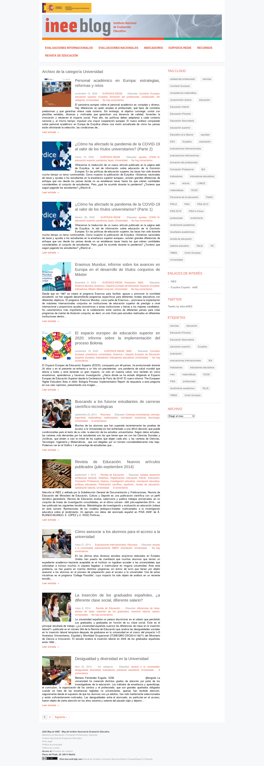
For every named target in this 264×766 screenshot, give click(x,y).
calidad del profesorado (182, 78)
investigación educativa (122, 481)
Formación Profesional (87, 481)
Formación (130, 282)
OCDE (194, 190)
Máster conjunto (105, 289)
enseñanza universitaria (98, 354)
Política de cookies (51, 747)
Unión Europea (193, 252)
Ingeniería (80, 417)
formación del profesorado (125, 96)
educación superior (85, 96)
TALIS (200, 245)
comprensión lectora (181, 99)
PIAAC (209, 197)
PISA (187, 204)
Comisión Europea (149, 93)
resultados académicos (182, 231)
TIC (212, 245)
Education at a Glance (181, 134)
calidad (144, 474)
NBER (115, 547)
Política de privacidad (52, 744)
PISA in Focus (196, 211)
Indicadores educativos (122, 357)
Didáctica (103, 477)
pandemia (101, 160)
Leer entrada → (50, 132)
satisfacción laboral (85, 487)
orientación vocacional (133, 417)
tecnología (153, 417)
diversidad (95, 669)
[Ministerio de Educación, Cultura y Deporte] (83, 8)
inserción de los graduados (113, 611)
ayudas (142, 156)
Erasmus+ (100, 285)
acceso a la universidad (145, 666)
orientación (126, 547)
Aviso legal (47, 741)
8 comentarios (99, 420)
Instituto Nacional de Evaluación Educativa (62, 738)
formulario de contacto (62, 751)
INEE (140, 282)
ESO (172, 141)
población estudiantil (128, 669)
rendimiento (196, 217)
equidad (205, 134)
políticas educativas (85, 484)
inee (172, 183)
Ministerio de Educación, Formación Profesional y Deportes (70, 734)
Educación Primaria (180, 113)
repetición (128, 484)
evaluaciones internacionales (185, 148)
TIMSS (173, 252)
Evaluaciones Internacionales (69, 48)
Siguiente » (61, 717)
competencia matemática (183, 92)
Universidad (92, 100)
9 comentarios (120, 487)
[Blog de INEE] (133, 27)
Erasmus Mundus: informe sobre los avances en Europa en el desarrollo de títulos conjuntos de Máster (117, 269)
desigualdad (81, 669)
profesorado (148, 96)
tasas (111, 160)
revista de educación (147, 484)
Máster (92, 289)
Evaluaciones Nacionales (118, 48)
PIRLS (173, 204)
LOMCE (201, 183)
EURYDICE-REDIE (180, 48)
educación (204, 99)
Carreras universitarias (138, 414)
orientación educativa (148, 481)
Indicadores (153, 48)
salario (155, 611)
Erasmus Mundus (84, 285)
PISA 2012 (202, 204)
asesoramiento (102, 547)
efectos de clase (84, 611)
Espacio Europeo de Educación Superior (127, 285)
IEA (203, 169)
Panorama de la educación (184, 197)
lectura (185, 183)
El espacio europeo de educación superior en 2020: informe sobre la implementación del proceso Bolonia (117, 338)
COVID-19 (154, 156)
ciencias (155, 414)
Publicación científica (110, 484)
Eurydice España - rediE (184, 287)
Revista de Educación (61, 55)
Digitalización (117, 477)
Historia (104, 481)
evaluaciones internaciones (184, 155)
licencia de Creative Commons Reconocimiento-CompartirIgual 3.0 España (117, 759)
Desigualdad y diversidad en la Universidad (111, 659)
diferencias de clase (148, 608)
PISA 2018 (175, 211)
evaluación (153, 477)
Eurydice (103, 96)
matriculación (111, 417)
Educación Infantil (136, 477)
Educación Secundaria (182, 120)
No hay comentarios (113, 100)
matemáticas (94, 417)
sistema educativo (179, 245)
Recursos (204, 48)
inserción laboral (140, 611)
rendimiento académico (182, 224)
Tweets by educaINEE (180, 306)
